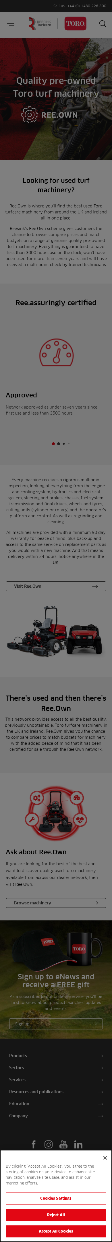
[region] (56, 1196)
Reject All (56, 1215)
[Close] (105, 1158)
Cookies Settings (56, 1198)
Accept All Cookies (56, 1231)
